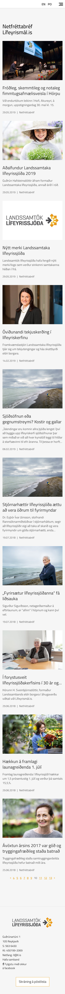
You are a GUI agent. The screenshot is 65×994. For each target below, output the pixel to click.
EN (43, 4)
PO (50, 4)
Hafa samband (10, 959)
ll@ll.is (17, 955)
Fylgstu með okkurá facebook (14, 966)
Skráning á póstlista (32, 981)
